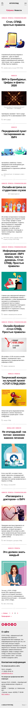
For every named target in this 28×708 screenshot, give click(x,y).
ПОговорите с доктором (12, 540)
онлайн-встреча (7, 68)
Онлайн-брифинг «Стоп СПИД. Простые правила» (14, 329)
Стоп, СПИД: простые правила (14, 23)
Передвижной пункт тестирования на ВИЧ (14, 134)
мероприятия (11, 366)
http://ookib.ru (5, 694)
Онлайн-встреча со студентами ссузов (14, 188)
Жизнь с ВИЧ (11, 428)
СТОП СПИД (9, 604)
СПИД (20, 540)
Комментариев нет (15, 194)
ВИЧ (5, 540)
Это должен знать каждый (14, 553)
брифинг (6, 314)
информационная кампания (15, 314)
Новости (4, 18)
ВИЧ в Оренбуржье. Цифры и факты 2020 (14, 82)
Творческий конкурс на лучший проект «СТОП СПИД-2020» (13, 380)
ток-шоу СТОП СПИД (17, 68)
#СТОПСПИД (14, 3)
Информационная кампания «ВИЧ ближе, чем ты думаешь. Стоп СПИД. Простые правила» (14, 258)
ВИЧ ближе (6, 237)
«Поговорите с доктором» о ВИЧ (14, 497)
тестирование (16, 174)
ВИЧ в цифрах (7, 119)
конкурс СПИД (7, 420)
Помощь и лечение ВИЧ (10, 484)
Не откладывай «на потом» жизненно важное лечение (14, 435)
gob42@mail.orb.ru (7, 673)
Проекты (11, 18)
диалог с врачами (14, 237)
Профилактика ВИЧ (20, 18)
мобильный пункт (8, 174)
